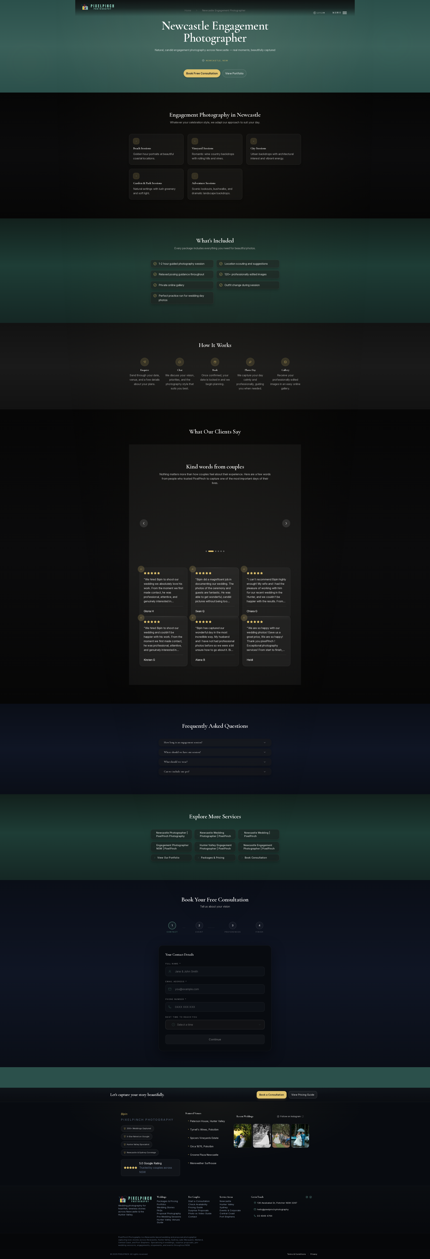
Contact (192, 1221)
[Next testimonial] (286, 528)
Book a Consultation (271, 1099)
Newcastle (225, 1205)
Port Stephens (227, 1221)
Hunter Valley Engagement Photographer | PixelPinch (216, 855)
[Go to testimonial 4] (214, 560)
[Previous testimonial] (144, 528)
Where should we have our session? (182, 761)
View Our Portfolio (168, 866)
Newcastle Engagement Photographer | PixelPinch (259, 855)
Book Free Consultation (202, 73)
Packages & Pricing (212, 866)
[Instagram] (307, 1201)
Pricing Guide (195, 1211)
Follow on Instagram (290, 1121)
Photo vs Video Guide (199, 1218)
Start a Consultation (199, 1205)
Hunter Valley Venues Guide (168, 1225)
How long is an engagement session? (183, 751)
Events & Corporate (230, 1215)
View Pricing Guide (302, 1099)
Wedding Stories (165, 1211)
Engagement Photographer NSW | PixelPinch (172, 855)
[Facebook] (310, 1201)
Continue (215, 1048)
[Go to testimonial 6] (221, 560)
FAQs (159, 1215)
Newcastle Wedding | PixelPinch (257, 843)
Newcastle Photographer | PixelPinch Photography (172, 843)
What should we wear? (175, 770)
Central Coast (227, 1218)
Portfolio (161, 1208)
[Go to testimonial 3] (211, 560)
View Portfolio (234, 73)
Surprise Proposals (198, 1215)
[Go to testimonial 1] (206, 560)
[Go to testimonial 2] (209, 560)
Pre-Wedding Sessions (169, 1221)
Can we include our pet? (176, 780)
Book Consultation (256, 866)
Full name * (173, 972)
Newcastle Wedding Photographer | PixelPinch (215, 843)
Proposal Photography (169, 1218)
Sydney (224, 1211)
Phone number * (175, 1008)
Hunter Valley (227, 1208)
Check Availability (197, 1208)
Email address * (176, 990)
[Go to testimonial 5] (217, 560)
